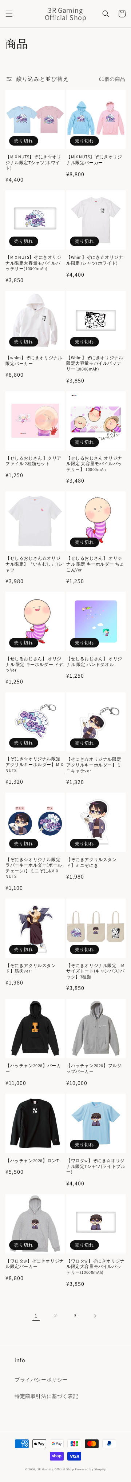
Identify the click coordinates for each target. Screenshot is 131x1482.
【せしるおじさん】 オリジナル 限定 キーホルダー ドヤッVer (34, 664)
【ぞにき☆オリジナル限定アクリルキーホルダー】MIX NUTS (34, 764)
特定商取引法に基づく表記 (46, 1396)
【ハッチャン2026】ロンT (32, 1160)
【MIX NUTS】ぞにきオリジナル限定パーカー (94, 159)
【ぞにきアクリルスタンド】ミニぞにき (91, 862)
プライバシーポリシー (41, 1379)
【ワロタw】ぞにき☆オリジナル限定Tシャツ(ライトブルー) (95, 1166)
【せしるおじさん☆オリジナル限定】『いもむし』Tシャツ (34, 563)
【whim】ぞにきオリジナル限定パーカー (33, 360)
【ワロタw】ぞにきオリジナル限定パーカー (34, 1263)
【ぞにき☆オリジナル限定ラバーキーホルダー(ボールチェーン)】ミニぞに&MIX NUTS (33, 868)
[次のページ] (95, 1316)
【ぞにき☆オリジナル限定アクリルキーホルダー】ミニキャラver (93, 764)
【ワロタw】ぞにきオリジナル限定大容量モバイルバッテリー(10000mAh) (95, 1266)
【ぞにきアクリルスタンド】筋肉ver (30, 968)
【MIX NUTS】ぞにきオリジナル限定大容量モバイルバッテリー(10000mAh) (33, 262)
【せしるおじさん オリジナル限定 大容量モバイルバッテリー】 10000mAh (94, 463)
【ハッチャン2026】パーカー (33, 1068)
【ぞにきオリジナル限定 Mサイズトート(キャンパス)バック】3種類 (95, 971)
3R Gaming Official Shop (55, 1469)
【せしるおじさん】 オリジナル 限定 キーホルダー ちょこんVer (95, 563)
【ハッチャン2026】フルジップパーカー (94, 1068)
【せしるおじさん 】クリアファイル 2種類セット (33, 461)
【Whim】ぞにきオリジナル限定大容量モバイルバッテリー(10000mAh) (94, 363)
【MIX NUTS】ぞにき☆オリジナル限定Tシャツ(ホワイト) (33, 162)
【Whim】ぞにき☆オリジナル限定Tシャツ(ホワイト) (94, 260)
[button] (9, 14)
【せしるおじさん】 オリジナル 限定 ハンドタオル (94, 661)
